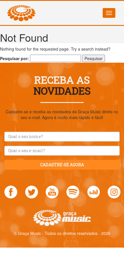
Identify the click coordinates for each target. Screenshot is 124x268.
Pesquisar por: (14, 58)
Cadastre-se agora (62, 164)
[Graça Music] (21, 8)
